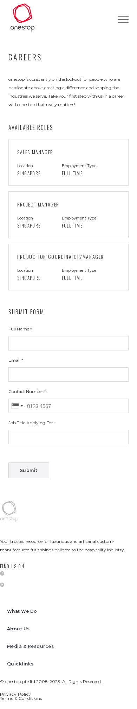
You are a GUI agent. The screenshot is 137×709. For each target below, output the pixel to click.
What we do (22, 611)
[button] (123, 19)
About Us (18, 628)
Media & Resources (30, 646)
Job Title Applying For (31, 422)
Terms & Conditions (21, 698)
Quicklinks (20, 664)
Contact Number (26, 391)
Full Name (19, 328)
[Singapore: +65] (17, 406)
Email (14, 360)
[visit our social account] (2, 573)
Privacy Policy (15, 694)
